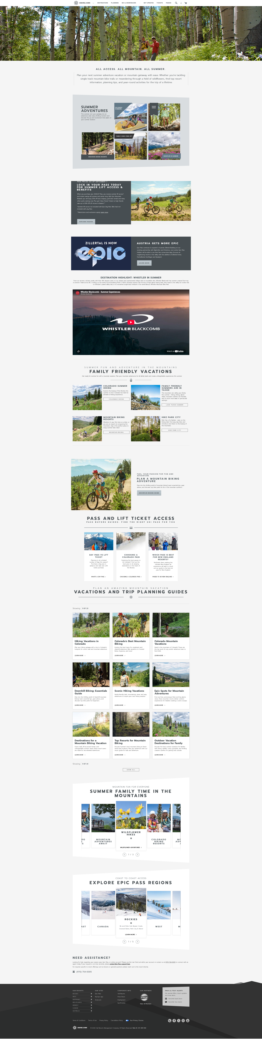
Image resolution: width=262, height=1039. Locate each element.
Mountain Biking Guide (149, 493)
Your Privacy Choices (136, 1020)
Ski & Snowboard (129, 3)
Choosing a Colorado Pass (130, 577)
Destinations (102, 3)
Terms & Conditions (79, 1020)
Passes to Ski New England (162, 577)
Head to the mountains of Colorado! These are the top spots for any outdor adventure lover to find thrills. (170, 649)
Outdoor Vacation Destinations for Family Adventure (169, 743)
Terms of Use (92, 1020)
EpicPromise (121, 1003)
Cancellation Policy (117, 1020)
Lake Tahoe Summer (174, 405)
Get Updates (149, 3)
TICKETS (160, 3)
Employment (121, 1000)
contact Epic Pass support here (120, 964)
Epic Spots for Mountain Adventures (169, 692)
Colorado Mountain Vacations (166, 642)
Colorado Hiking (116, 399)
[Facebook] (174, 1020)
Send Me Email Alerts (175, 999)
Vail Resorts (121, 994)
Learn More (144, 263)
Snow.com (98, 1000)
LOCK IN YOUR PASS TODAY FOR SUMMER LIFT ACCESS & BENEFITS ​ (100, 187)
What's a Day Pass (97, 577)
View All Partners (145, 1004)
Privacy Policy (103, 1020)
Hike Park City (171, 417)
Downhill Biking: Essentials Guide (91, 692)
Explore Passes (87, 222)
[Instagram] (183, 1020)
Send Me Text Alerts (175, 1002)
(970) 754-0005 (170, 962)
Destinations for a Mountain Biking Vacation (90, 742)
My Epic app (99, 997)
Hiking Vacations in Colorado (87, 642)
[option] (131, 826)
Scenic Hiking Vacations (129, 691)
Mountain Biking (116, 432)
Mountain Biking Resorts (114, 418)
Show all (131, 770)
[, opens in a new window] (161, 201)
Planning (115, 3)
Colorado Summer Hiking (115, 387)
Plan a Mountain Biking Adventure (158, 480)
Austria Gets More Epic (158, 243)
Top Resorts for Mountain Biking (130, 742)
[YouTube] (187, 1020)
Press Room (121, 997)
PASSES (168, 3)
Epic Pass (98, 994)
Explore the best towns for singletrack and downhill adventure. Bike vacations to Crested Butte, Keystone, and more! (129, 649)
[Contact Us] (169, 1020)
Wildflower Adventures (130, 847)
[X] (178, 1020)
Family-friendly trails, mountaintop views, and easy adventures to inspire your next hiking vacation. (131, 695)
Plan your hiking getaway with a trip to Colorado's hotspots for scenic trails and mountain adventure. (91, 648)
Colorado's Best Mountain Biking (130, 642)
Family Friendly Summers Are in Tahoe (172, 388)
